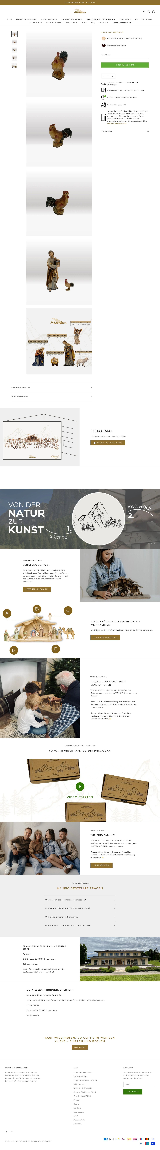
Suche (76, 1104)
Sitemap (77, 1124)
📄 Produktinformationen (108, 443)
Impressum (79, 1112)
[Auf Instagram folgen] (12, 1131)
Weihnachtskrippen (26, 19)
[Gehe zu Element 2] (14, 42)
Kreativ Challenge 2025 (85, 1092)
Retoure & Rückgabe (83, 1088)
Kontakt (77, 1108)
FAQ (93, 23)
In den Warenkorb (125, 65)
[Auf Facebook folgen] (6, 1131)
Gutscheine (71, 23)
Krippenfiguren (49, 19)
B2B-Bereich (80, 1084)
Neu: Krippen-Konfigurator (101, 19)
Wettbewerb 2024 (82, 1096)
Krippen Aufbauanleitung (85, 1080)
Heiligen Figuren (143, 19)
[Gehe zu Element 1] (14, 34)
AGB (76, 1116)
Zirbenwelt (125, 19)
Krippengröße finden (83, 1072)
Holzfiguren (35, 23)
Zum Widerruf (80, 1047)
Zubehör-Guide (81, 1076)
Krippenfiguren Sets (72, 19)
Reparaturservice (122, 23)
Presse (77, 1100)
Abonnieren (133, 1092)
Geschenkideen (54, 23)
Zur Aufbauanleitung (105, 638)
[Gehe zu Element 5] (14, 66)
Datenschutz (79, 1120)
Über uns (103, 23)
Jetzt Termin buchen (37, 589)
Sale (9, 19)
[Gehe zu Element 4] (14, 58)
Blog (84, 23)
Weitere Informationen (116, 124)
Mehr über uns (101, 865)
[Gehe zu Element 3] (14, 50)
